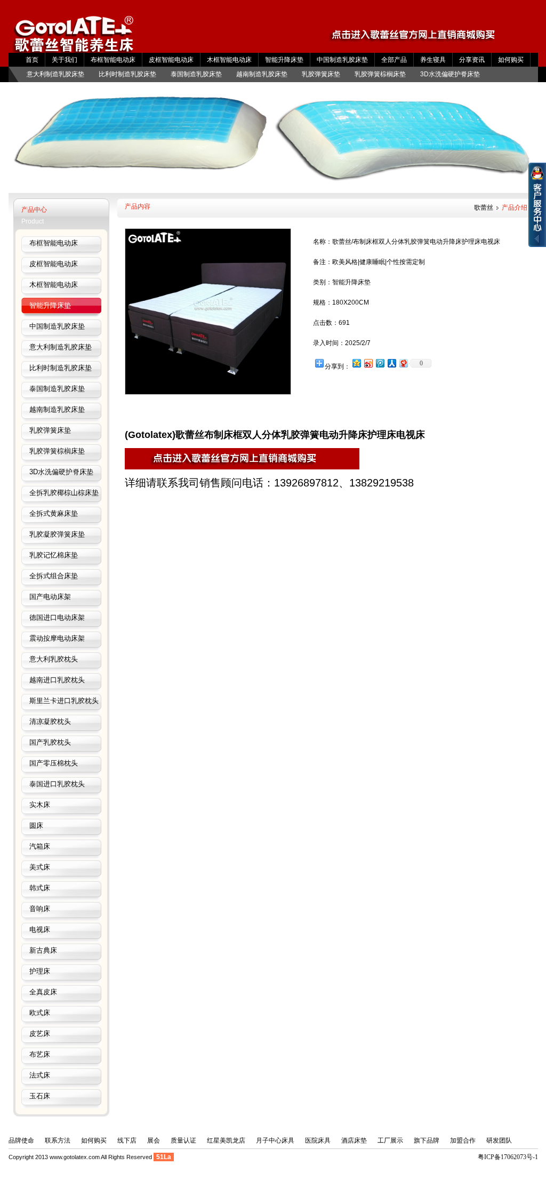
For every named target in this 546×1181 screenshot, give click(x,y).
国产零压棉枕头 (53, 763)
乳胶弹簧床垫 (321, 74)
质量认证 (183, 1140)
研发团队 (499, 1140)
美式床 (39, 867)
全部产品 (394, 59)
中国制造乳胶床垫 (342, 59)
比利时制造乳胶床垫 (127, 74)
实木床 (39, 805)
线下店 (126, 1140)
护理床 (39, 971)
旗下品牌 (426, 1140)
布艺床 (39, 1054)
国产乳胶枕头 (50, 742)
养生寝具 (433, 59)
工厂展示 (390, 1140)
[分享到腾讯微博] (380, 363)
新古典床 (43, 950)
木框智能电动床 (229, 59)
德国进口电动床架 (57, 617)
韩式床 (39, 888)
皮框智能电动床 (171, 59)
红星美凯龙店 (226, 1140)
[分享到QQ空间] (356, 363)
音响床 (39, 909)
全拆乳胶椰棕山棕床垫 (64, 493)
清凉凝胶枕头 (50, 721)
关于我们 (64, 59)
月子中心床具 (275, 1140)
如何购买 (511, 59)
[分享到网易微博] (403, 363)
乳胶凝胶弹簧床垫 (57, 534)
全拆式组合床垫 (53, 576)
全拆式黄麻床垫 (53, 513)
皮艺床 (39, 1034)
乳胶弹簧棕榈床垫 (380, 74)
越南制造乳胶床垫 (261, 74)
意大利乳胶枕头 (53, 659)
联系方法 (57, 1140)
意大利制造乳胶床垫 (55, 74)
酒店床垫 (354, 1140)
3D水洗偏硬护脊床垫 (450, 74)
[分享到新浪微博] (368, 363)
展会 (153, 1140)
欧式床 (39, 1013)
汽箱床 (39, 846)
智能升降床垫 (284, 59)
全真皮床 (43, 992)
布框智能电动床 (113, 59)
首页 (32, 59)
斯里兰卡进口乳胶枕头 (64, 701)
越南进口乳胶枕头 (57, 680)
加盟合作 (463, 1140)
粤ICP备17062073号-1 (508, 1157)
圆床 (36, 825)
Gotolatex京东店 (420, 38)
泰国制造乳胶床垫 (196, 74)
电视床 (39, 929)
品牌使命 (21, 1140)
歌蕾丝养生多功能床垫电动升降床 (74, 39)
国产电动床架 (50, 597)
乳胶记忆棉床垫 (53, 555)
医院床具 (318, 1140)
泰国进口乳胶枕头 (57, 784)
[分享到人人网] (391, 363)
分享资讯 (472, 59)
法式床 (39, 1075)
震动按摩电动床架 (57, 638)
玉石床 (39, 1096)
